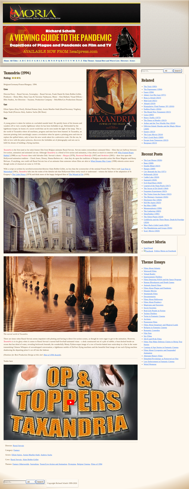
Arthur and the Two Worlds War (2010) (159, 123)
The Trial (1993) (150, 86)
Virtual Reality (149, 274)
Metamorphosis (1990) (153, 208)
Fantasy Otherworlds (21, 464)
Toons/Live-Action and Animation (53, 464)
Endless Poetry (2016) (152, 109)
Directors (125, 61)
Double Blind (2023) (152, 166)
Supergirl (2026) (150, 180)
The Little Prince (19, 174)
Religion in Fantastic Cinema (155, 327)
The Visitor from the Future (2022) (158, 194)
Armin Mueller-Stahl (31, 455)
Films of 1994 (96, 464)
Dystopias (72, 464)
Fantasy (17, 450)
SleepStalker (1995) (151, 214)
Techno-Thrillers (150, 313)
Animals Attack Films (152, 285)
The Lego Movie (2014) (153, 134)
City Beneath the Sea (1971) (155, 171)
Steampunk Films (151, 294)
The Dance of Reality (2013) (155, 120)
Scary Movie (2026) (152, 231)
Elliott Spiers (17, 455)
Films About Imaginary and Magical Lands (161, 325)
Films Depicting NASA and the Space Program (162, 279)
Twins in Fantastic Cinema (154, 316)
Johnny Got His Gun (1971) (155, 95)
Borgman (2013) (150, 143)
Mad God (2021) (150, 101)
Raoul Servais (18, 445)
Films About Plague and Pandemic (157, 288)
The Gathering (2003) (152, 211)
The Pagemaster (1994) (153, 89)
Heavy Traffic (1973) (152, 118)
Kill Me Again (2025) (152, 202)
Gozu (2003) (149, 115)
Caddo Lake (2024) (151, 177)
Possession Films (150, 322)
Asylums (147, 319)
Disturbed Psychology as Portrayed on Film (161, 359)
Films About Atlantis (152, 268)
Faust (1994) (149, 92)
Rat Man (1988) (150, 205)
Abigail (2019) (149, 103)
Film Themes (88, 61)
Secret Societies (150, 308)
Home (6, 61)
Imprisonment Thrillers (153, 277)
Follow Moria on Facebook (165, 251)
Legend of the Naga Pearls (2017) (157, 186)
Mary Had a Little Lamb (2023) (156, 225)
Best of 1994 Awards (52, 355)
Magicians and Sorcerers (153, 305)
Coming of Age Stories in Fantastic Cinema (161, 347)
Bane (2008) (149, 163)
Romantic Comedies (152, 330)
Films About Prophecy (153, 302)
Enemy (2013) (149, 132)
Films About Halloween (153, 299)
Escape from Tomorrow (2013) (156, 140)
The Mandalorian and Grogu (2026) (158, 228)
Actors (132, 61)
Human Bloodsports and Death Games (159, 282)
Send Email (148, 248)
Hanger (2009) (149, 169)
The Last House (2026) (153, 160)
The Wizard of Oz (76, 174)
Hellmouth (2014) (151, 174)
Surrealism (34, 464)
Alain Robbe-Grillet (30, 459)
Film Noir (148, 333)
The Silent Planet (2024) (153, 217)
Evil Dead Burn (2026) (153, 183)
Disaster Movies (150, 291)
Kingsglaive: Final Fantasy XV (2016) (159, 106)
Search (178, 71)
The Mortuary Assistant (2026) (156, 197)
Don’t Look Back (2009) (153, 137)
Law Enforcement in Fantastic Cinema (159, 361)
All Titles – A (15, 61)
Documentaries (150, 296)
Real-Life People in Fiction (154, 311)
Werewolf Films (150, 271)
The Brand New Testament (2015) (157, 112)
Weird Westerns (150, 364)
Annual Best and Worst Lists (107, 61)
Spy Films (148, 336)
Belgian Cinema (83, 464)
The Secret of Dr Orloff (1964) (156, 188)
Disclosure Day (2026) (153, 200)
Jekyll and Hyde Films (153, 339)
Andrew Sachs (46, 455)
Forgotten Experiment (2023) (155, 191)
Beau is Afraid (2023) (152, 98)
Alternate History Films (153, 356)
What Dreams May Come (101, 161)
